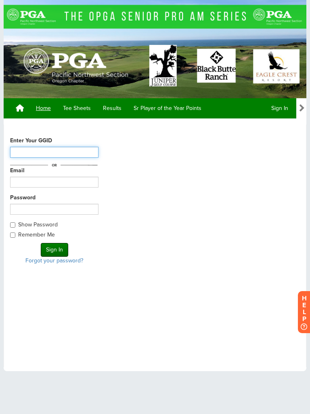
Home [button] (43, 108)
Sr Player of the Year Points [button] (167, 108)
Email (17, 170)
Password (23, 197)
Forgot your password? (54, 260)
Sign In (279, 108)
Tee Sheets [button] (77, 108)
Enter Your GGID (31, 140)
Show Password (38, 224)
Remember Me (36, 234)
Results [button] (112, 108)
